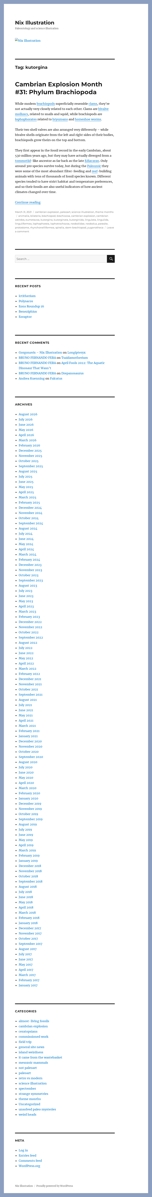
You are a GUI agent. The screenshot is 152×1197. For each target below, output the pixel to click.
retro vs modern (30, 1078)
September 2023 (31, 580)
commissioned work (33, 1036)
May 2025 (26, 487)
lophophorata (41, 223)
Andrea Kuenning (32, 378)
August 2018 (28, 886)
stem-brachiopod (75, 227)
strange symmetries (33, 1094)
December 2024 (30, 508)
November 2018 (30, 871)
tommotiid (23, 161)
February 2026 (29, 445)
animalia (23, 215)
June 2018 (26, 897)
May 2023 (26, 601)
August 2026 (28, 414)
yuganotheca (95, 227)
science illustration (83, 211)
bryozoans (60, 119)
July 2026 (26, 419)
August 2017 (28, 949)
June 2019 (26, 835)
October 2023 (28, 575)
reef (95, 171)
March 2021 (27, 726)
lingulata (90, 219)
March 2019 (27, 850)
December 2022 (30, 622)
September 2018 (30, 881)
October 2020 (29, 752)
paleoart (65, 211)
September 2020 (31, 757)
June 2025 (26, 482)
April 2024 (26, 549)
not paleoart (28, 1068)
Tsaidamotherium (74, 358)
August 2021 (28, 700)
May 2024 (26, 544)
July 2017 (25, 954)
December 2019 (30, 803)
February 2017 (29, 980)
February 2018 (29, 918)
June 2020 (26, 772)
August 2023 (28, 585)
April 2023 (26, 606)
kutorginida (76, 219)
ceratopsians (28, 1031)
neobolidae (78, 223)
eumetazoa (32, 219)
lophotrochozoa (60, 223)
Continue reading (28, 202)
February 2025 (29, 502)
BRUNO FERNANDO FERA (37, 358)
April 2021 (26, 720)
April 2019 (26, 845)
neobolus (91, 223)
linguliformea (23, 223)
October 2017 (28, 938)
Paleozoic (94, 166)
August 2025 (28, 471)
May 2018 (26, 902)
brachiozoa (63, 215)
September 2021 (30, 694)
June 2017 (26, 959)
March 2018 (27, 912)
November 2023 (30, 570)
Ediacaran (92, 161)
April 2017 (26, 970)
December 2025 (30, 450)
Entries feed (27, 1155)
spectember (27, 1088)
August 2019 (28, 824)
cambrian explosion (47, 211)
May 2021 (26, 715)
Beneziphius (28, 311)
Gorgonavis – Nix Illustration (40, 352)
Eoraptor (25, 317)
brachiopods (46, 103)
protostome (22, 227)
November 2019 (30, 809)
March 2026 (28, 440)
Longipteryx (76, 352)
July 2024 (25, 533)
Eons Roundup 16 (31, 306)
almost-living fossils (34, 1021)
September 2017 (30, 944)
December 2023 (30, 565)
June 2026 (26, 424)
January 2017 (28, 985)
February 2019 (29, 855)
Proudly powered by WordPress (54, 1186)
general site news (31, 1047)
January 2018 (28, 923)
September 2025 (31, 466)
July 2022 (25, 648)
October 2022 (29, 632)
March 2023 (27, 611)
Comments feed (30, 1161)
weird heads (27, 1114)
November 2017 (30, 933)
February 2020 (29, 793)
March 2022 (27, 668)
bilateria (35, 215)
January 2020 (28, 798)
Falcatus (56, 378)
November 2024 (30, 513)
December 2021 (30, 679)
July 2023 (25, 591)
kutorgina (47, 219)
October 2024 (29, 518)
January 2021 (28, 736)
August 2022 (28, 642)
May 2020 (26, 777)
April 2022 (26, 663)
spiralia (59, 227)
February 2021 (29, 731)
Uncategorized (29, 1104)
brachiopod (49, 215)
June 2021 (26, 710)
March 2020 (27, 788)
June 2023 (26, 596)
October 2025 (29, 461)
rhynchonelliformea (42, 227)
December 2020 (30, 741)
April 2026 (26, 435)
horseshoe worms (88, 119)
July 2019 (25, 829)
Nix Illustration (34, 22)
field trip (25, 1042)
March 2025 (27, 497)
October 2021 (28, 689)
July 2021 (25, 705)
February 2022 (29, 674)
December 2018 (30, 866)
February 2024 (29, 559)
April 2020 (26, 783)
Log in (23, 1150)
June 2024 (26, 539)
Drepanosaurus (72, 373)
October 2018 (28, 876)
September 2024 (31, 523)
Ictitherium (27, 296)
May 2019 (26, 840)
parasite (103, 223)
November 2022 (30, 627)
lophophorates (26, 119)
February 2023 (29, 617)
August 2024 (28, 528)
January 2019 (28, 861)
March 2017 (27, 975)
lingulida (102, 219)
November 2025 (30, 456)
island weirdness (31, 1052)
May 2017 (25, 964)
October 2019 (28, 814)
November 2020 (30, 746)
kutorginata (61, 219)
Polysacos (26, 301)
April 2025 (26, 492)
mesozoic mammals (33, 1062)
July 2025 (25, 476)
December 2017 (30, 928)
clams (93, 103)
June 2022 (26, 653)
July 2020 (25, 767)
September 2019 (31, 819)
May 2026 (26, 430)
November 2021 (30, 684)
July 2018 (25, 892)
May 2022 (26, 658)
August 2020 (28, 762)
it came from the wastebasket (40, 1057)
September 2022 (31, 637)
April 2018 (26, 907)
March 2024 (27, 554)
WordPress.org (29, 1166)
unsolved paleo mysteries (37, 1109)
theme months (104, 211)
